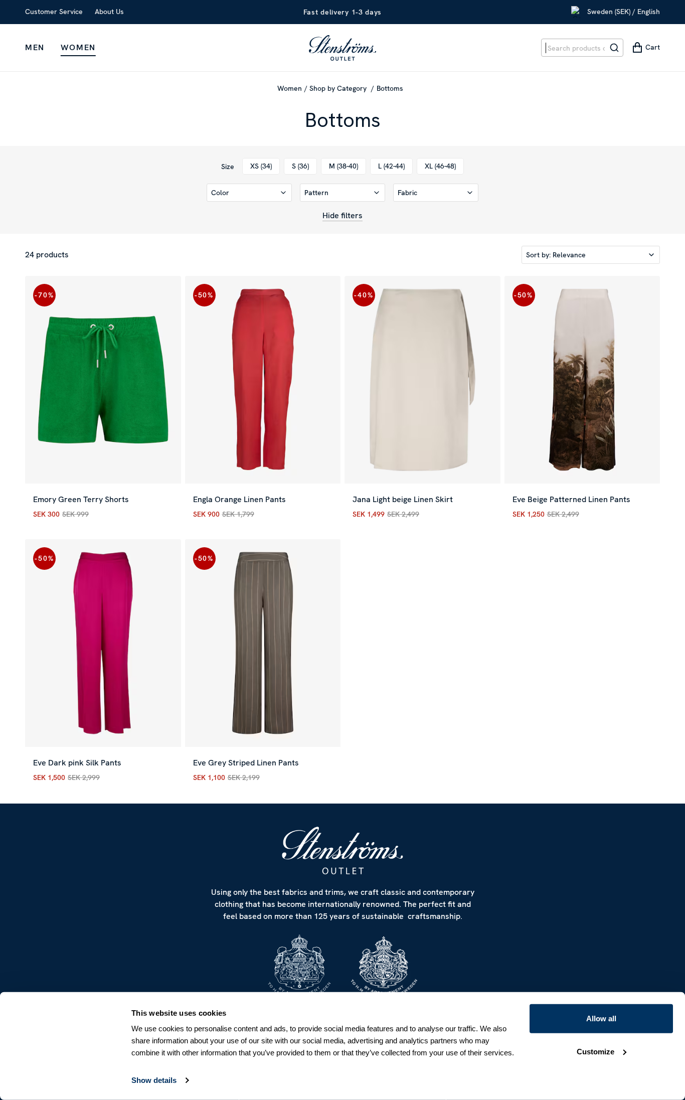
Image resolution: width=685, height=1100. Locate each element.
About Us (109, 11)
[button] (249, 193)
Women (78, 47)
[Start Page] (342, 48)
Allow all (601, 1018)
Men (35, 47)
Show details (154, 1080)
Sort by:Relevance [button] (556, 254)
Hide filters (342, 215)
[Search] (614, 48)
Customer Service (54, 11)
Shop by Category (339, 88)
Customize (595, 1051)
